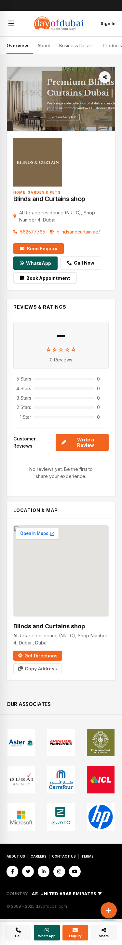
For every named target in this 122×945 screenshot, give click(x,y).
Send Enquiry (42, 248)
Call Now (84, 263)
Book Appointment (48, 278)
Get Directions (41, 655)
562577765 (32, 231)
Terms (87, 856)
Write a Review (85, 442)
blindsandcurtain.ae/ (78, 231)
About (43, 45)
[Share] (105, 77)
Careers (39, 856)
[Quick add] (109, 910)
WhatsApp (38, 263)
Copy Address (41, 668)
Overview (17, 45)
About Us (16, 856)
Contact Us (64, 856)
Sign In (108, 23)
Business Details (76, 45)
